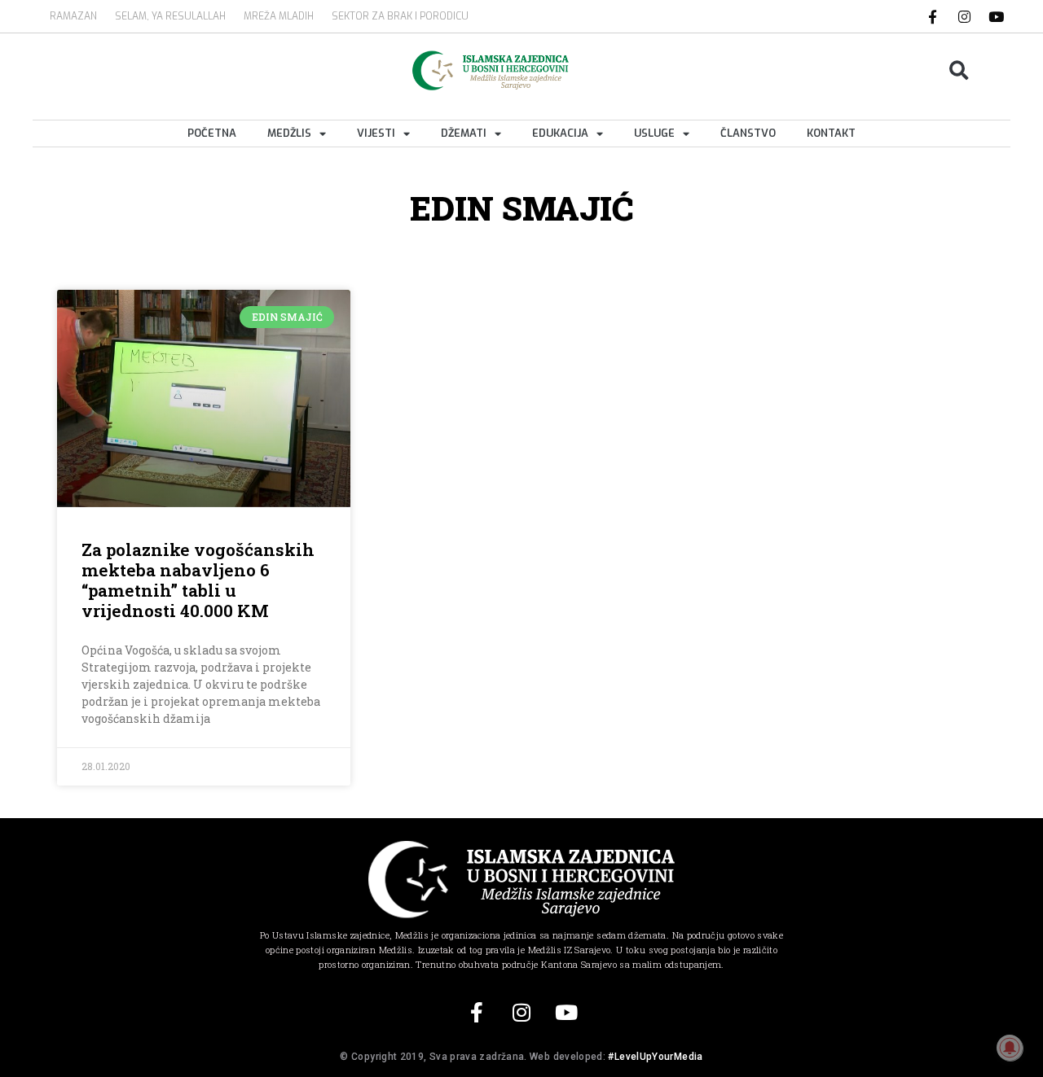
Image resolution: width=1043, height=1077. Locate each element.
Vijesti (376, 133)
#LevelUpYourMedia (655, 1056)
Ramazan (73, 16)
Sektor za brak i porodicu (400, 16)
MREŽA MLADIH (279, 16)
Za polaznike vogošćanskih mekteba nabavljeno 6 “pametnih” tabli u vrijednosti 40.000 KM (198, 580)
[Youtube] (996, 16)
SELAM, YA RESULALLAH (170, 16)
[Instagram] (965, 16)
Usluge (654, 133)
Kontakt (831, 133)
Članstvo (748, 133)
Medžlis (289, 133)
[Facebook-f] (933, 16)
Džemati (463, 133)
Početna (211, 133)
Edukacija (560, 133)
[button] (959, 70)
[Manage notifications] (1010, 1048)
